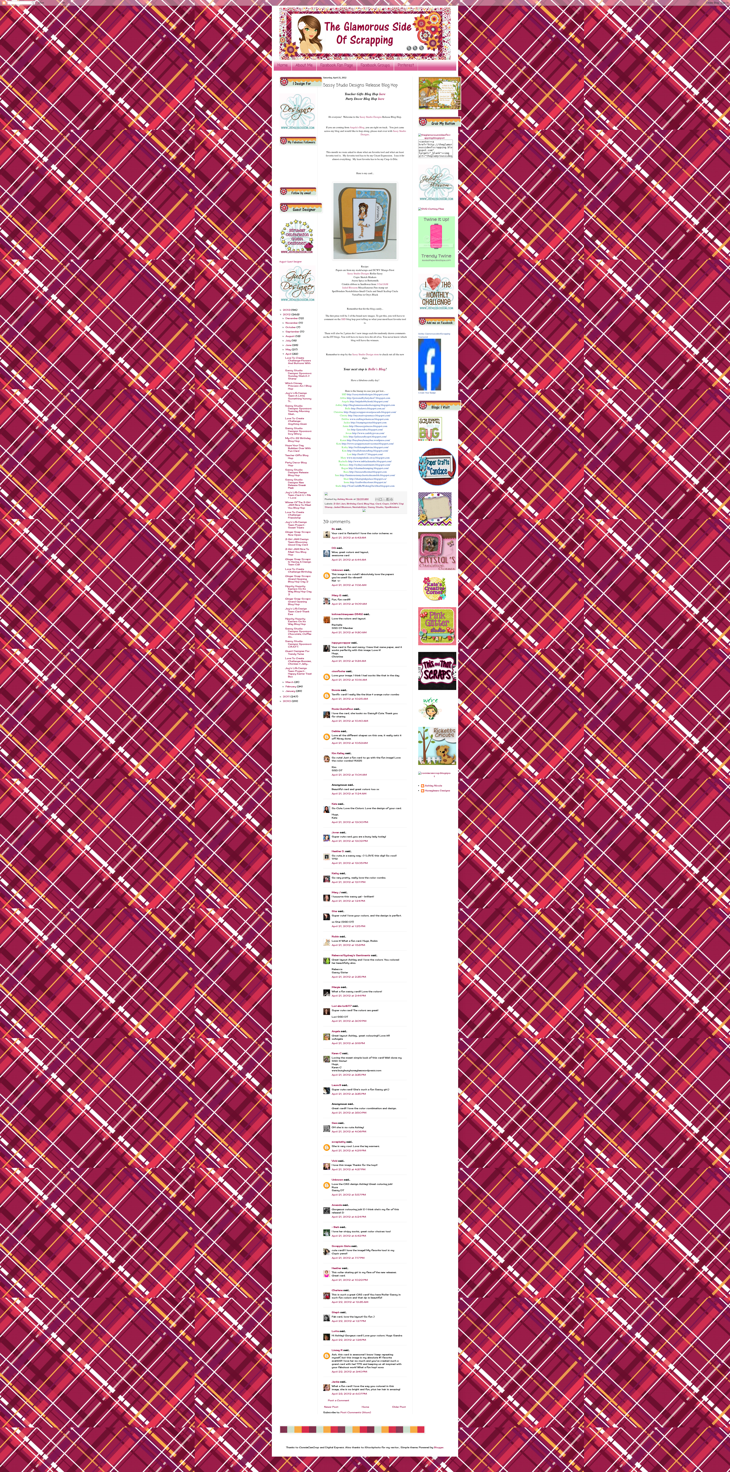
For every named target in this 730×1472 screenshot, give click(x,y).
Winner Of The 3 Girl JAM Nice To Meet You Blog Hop (298, 505)
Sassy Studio (375, 507)
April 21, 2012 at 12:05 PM (350, 863)
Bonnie (336, 690)
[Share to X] (384, 499)
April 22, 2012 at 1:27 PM (349, 1321)
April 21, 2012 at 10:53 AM (350, 743)
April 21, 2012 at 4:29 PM (349, 1150)
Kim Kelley (338, 753)
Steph (336, 1312)
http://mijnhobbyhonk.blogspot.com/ (369, 401)
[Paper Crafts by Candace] (437, 484)
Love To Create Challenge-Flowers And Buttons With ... (298, 361)
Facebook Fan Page (337, 65)
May (289, 349)
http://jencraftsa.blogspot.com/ (367, 429)
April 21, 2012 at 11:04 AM (349, 774)
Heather (336, 1268)
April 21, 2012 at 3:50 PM (349, 1112)
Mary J (336, 892)
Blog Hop (369, 503)
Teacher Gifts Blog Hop (296, 456)
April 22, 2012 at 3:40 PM (349, 1371)
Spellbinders (392, 507)
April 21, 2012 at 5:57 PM (349, 1194)
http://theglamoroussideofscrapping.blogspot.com (369, 405)
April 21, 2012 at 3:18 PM (348, 1043)
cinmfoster (338, 671)
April (289, 353)
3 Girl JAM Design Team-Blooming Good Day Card (297, 542)
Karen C (336, 1053)
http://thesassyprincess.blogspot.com (368, 426)
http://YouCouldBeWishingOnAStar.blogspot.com (368, 485)
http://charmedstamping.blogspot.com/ (369, 468)
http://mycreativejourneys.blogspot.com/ (369, 415)
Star (334, 911)
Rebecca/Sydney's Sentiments (351, 955)
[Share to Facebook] (388, 499)
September (293, 331)
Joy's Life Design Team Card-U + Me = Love (298, 495)
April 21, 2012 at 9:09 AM (349, 603)
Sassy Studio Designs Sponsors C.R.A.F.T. (298, 644)
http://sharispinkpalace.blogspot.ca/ (367, 478)
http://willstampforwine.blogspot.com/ (369, 447)
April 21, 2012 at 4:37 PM (348, 1169)
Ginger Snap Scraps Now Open (298, 533)
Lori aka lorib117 (342, 1005)
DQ (334, 547)
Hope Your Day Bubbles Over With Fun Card (298, 448)
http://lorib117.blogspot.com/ (367, 454)
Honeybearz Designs (437, 790)
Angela (336, 1031)
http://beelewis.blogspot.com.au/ (368, 408)
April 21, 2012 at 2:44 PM (349, 995)
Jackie (335, 1381)
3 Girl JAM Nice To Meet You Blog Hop (297, 552)
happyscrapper (341, 642)
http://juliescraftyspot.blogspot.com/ (368, 436)
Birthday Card (355, 503)
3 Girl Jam (339, 503)
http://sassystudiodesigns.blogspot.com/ (367, 394)
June (289, 345)
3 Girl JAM (382, 284)
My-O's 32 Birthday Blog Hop (298, 439)
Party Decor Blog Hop (296, 464)
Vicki (334, 1160)
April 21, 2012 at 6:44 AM (349, 559)
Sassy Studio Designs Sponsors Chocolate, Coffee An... (298, 632)
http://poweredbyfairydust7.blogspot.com (368, 398)
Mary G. (337, 595)
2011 (286, 696)
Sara (334, 1123)
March (290, 682)
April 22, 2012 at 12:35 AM (350, 1302)
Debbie (336, 731)
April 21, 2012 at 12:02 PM (350, 841)
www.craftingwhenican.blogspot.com (369, 419)
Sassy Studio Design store (365, 354)
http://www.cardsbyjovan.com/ (368, 433)
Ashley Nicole (345, 499)
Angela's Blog (357, 127)
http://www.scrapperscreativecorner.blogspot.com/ (368, 443)
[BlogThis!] (380, 499)
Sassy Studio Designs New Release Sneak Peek (295, 483)
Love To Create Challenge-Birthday (298, 570)
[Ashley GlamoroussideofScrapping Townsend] (429, 389)
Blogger (439, 1447)
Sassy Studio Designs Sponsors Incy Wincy (298, 431)
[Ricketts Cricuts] (437, 764)
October (291, 327)
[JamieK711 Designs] (434, 524)
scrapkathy (339, 1141)
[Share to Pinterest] (391, 499)
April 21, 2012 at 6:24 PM (349, 1216)
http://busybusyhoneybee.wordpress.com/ (368, 440)
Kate (334, 803)
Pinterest (406, 65)
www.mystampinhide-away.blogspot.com (368, 457)
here (382, 94)
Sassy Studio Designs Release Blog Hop (296, 472)
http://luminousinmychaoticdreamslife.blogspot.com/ (367, 475)
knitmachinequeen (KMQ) (347, 614)
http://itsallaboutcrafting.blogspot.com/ (367, 450)
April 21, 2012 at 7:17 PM (348, 1257)
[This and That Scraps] (437, 689)
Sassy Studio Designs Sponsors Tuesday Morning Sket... (298, 409)
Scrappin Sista (341, 1246)
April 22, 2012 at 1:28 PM (349, 1339)
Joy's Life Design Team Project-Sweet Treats (296, 525)
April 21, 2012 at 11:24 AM (349, 793)
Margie (336, 987)
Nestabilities (359, 507)
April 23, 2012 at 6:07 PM (349, 1393)
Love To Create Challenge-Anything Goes (296, 421)
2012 (287, 314)
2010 (287, 701)
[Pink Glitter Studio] (437, 644)
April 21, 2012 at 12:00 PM (350, 822)
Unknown (337, 570)
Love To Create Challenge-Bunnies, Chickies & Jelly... (298, 661)
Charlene (337, 1290)
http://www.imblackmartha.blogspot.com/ (370, 461)
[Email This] (377, 499)
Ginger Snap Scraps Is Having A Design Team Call (298, 562)
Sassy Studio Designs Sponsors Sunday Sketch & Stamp (298, 374)
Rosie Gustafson (342, 708)
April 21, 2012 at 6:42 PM (349, 1235)
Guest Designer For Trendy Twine (297, 652)
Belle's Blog (376, 369)
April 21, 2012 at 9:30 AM (349, 632)
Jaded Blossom (350, 287)
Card (378, 503)
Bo (333, 528)
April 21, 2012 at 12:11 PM (348, 882)
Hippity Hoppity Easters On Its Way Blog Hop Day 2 (298, 590)
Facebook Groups (375, 65)
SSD (343, 319)
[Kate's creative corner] (434, 599)
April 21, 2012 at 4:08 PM (349, 1131)
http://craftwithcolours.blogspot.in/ (368, 482)
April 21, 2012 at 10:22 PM (350, 1279)
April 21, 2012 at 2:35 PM (349, 976)
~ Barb (335, 1227)
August (290, 336)
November (292, 322)
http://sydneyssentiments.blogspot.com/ (369, 464)
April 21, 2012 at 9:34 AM (349, 661)
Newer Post (331, 1406)
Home (283, 65)
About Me (304, 65)
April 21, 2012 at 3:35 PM (349, 1074)
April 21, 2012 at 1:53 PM (348, 945)
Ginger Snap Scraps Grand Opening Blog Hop (298, 601)
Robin (335, 936)
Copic (385, 503)
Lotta (335, 1331)
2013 (287, 309)
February (291, 686)
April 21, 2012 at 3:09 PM (349, 1021)
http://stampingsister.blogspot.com (368, 422)
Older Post (399, 1406)
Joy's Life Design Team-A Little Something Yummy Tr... (298, 397)
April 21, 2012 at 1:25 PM (348, 926)
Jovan (335, 832)
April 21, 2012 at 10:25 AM (350, 698)
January (291, 691)
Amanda (337, 1205)
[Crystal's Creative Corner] (437, 569)
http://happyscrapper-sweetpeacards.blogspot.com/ (370, 412)
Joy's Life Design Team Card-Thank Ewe (297, 611)
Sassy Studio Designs (371, 117)
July (289, 340)
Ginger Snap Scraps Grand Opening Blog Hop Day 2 (298, 579)
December (292, 318)
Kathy (335, 873)
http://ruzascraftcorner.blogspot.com (368, 471)
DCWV (394, 503)
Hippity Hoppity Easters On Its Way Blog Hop (295, 621)
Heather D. (338, 851)
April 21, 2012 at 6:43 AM (349, 537)
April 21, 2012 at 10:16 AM (349, 679)
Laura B (336, 1085)
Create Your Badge (427, 393)
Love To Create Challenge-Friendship (294, 515)
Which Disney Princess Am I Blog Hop (298, 386)
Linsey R (337, 1350)
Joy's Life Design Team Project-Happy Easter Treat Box (298, 672)
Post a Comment (338, 1400)
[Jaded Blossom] (297, 128)
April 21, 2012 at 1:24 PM (348, 900)
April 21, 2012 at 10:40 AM (350, 720)
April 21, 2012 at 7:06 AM (349, 585)
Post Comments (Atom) (355, 1412)
